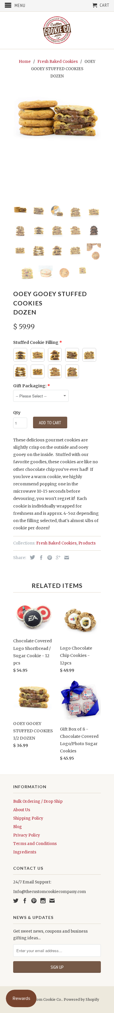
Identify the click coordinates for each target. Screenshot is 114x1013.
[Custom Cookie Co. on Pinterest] (34, 900)
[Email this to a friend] (65, 557)
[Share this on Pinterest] (48, 557)
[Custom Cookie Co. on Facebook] (24, 900)
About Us (21, 809)
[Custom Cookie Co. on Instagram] (43, 900)
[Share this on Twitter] (31, 557)
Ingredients (24, 852)
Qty (16, 412)
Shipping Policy (28, 818)
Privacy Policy (26, 835)
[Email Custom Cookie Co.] (52, 900)
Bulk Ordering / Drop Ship (38, 801)
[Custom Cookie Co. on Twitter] (15, 900)
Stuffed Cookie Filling (35, 342)
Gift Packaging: (29, 385)
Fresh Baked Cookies (56, 543)
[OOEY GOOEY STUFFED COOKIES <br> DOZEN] (57, 118)
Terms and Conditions (35, 843)
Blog (17, 826)
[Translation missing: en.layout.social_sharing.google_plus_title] (57, 557)
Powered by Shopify (81, 999)
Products (87, 543)
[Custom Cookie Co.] (57, 30)
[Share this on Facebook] (40, 557)
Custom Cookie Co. (45, 999)
